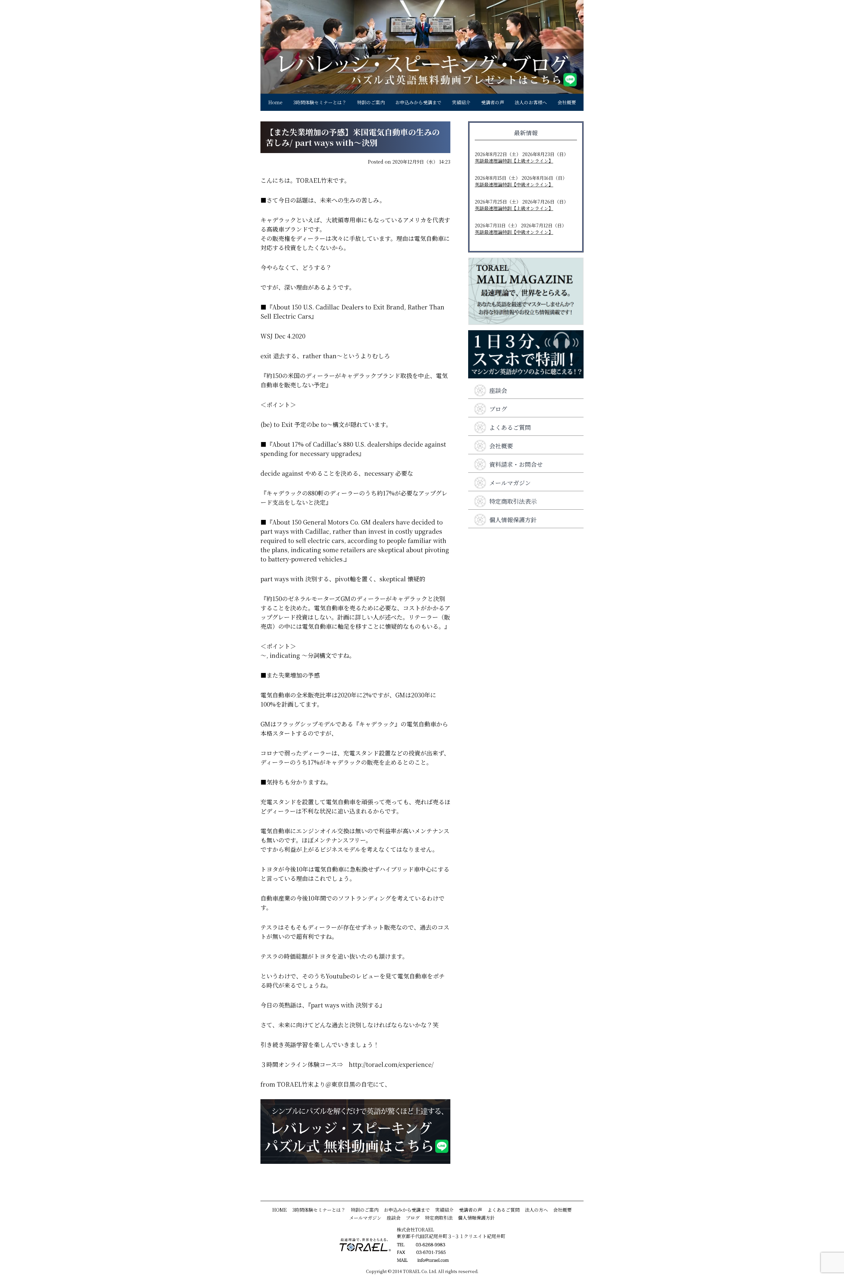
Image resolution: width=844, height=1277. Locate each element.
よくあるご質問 (510, 427)
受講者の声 (492, 102)
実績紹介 (461, 102)
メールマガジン (510, 482)
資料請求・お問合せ (516, 464)
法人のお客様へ (531, 102)
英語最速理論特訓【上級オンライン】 (514, 160)
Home (275, 102)
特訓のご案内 (371, 102)
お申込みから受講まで (418, 102)
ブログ (498, 408)
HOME (279, 1209)
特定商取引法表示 (513, 501)
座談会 (498, 390)
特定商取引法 (439, 1217)
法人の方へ (536, 1209)
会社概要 (567, 102)
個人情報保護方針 (513, 519)
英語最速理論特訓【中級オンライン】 (514, 184)
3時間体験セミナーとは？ (320, 102)
